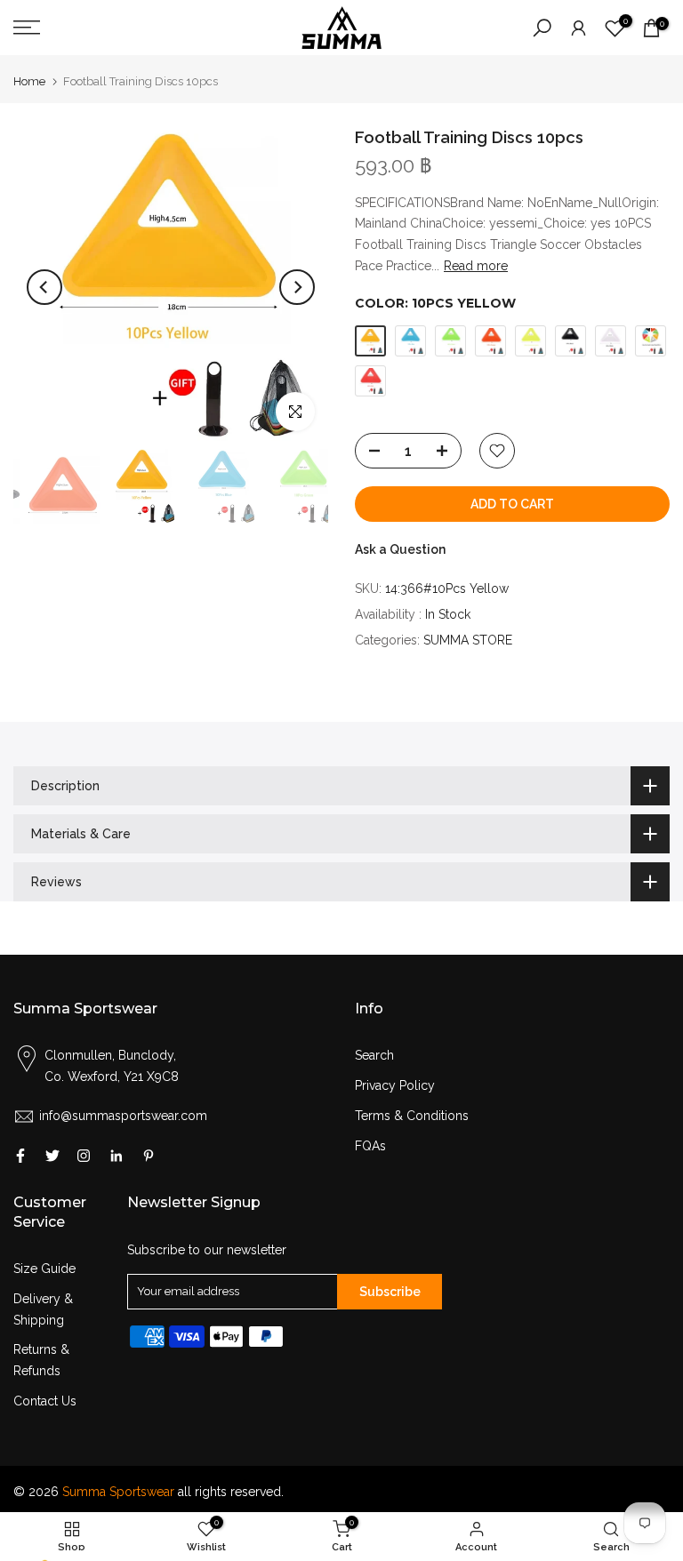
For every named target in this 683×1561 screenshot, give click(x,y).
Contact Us (44, 1401)
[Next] (297, 287)
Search (374, 1055)
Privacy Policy (395, 1085)
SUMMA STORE (467, 640)
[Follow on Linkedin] (116, 1155)
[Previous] (44, 287)
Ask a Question (400, 549)
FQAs (370, 1146)
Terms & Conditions (412, 1116)
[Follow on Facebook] (20, 1155)
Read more (476, 266)
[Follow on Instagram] (83, 1155)
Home (29, 81)
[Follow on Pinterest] (148, 1155)
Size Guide (44, 1268)
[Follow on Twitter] (52, 1155)
